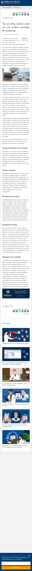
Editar (25, 313)
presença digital (18, 122)
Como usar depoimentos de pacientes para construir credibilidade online (14, 425)
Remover (28, 313)
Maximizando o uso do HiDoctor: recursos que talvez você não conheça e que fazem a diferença (14, 446)
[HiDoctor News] (11, 2)
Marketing (17, 7)
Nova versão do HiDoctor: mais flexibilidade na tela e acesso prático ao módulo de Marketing (14, 363)
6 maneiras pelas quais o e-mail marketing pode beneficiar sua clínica (15, 404)
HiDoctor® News (7, 7)
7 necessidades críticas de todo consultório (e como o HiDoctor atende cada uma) (14, 384)
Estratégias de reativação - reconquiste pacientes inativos (15, 343)
